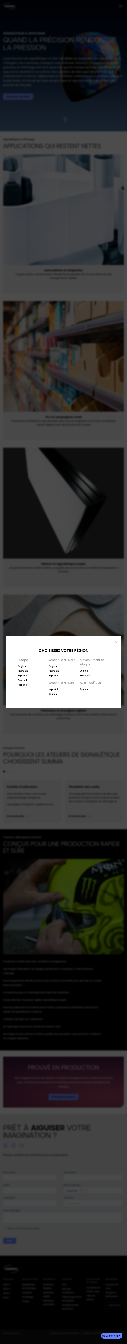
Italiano (22, 684)
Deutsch (23, 680)
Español (22, 675)
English (22, 666)
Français (23, 670)
